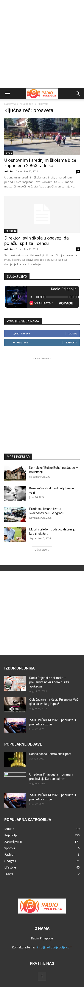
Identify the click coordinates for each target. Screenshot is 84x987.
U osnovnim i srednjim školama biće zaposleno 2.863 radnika (40, 163)
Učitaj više (40, 549)
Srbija (9, 152)
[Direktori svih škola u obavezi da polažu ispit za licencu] (42, 214)
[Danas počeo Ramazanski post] (15, 759)
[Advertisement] (42, 44)
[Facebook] (42, 976)
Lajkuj (72, 333)
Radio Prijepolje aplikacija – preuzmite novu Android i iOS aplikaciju (49, 682)
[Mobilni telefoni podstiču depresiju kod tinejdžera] (15, 534)
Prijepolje (11, 230)
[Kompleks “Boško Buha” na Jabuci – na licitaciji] (15, 473)
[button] (7, 93)
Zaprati (71, 342)
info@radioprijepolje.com (54, 947)
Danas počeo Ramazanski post (50, 754)
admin (8, 171)
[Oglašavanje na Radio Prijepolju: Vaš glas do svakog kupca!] (15, 704)
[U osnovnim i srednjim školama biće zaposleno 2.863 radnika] (42, 136)
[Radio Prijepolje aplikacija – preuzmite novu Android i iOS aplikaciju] (15, 683)
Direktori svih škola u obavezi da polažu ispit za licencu (36, 240)
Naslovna (10, 104)
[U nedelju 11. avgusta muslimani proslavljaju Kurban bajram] (15, 779)
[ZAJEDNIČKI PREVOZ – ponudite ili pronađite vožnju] (15, 725)
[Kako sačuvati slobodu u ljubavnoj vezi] (15, 493)
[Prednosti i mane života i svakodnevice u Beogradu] (15, 514)
